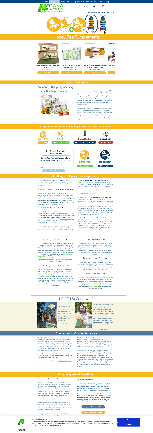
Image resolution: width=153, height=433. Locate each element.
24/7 (89, 12)
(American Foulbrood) (45, 276)
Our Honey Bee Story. (64, 361)
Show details (35, 430)
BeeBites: (80, 218)
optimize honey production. (99, 269)
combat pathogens (93, 286)
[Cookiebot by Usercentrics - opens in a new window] (21, 430)
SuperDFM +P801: (44, 208)
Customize (128, 424)
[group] (76, 58)
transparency (102, 337)
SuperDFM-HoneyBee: (45, 189)
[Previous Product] (40, 52)
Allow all (128, 419)
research (93, 339)
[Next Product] (113, 52)
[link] (94, 6)
